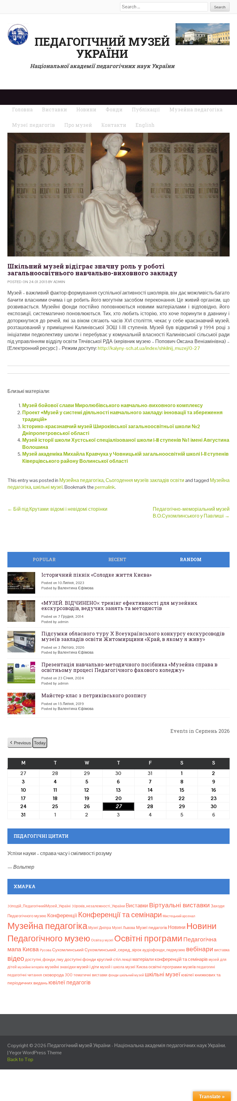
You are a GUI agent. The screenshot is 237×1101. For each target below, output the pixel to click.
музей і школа (112, 967)
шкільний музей (131, 975)
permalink (105, 487)
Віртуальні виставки (179, 905)
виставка (222, 950)
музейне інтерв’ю (31, 967)
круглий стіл (109, 959)
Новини (176, 927)
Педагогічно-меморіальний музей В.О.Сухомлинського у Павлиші (191, 512)
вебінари (199, 949)
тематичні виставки (90, 975)
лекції (126, 959)
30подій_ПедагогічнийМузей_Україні (39, 906)
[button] (19, 743)
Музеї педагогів (151, 927)
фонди (113, 975)
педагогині (206, 967)
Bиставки (137, 905)
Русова (45, 950)
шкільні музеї (48, 487)
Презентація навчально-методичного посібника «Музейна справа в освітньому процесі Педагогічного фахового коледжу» (129, 667)
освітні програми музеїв (172, 967)
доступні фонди (80, 959)
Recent (117, 559)
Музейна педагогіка (81, 480)
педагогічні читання (24, 975)
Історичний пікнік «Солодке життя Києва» (96, 574)
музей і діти (88, 967)
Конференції (62, 915)
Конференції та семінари (120, 914)
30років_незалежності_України (98, 906)
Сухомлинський (68, 950)
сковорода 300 (58, 975)
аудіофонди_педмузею (163, 950)
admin (59, 281)
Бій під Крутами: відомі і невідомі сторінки (57, 509)
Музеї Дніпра (99, 928)
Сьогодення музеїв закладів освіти (145, 480)
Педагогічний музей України (102, 47)
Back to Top (20, 1059)
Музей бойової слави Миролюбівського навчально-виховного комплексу (112, 405)
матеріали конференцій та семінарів (170, 959)
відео (15, 958)
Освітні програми (148, 938)
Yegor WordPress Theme (35, 1052)
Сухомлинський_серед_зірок (113, 950)
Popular (44, 559)
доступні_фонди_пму (44, 959)
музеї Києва (136, 967)
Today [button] (40, 742)
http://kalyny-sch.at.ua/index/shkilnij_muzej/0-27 (149, 348)
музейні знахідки (60, 967)
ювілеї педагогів (69, 982)
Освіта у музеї (102, 940)
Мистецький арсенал (179, 916)
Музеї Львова (123, 928)
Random (191, 559)
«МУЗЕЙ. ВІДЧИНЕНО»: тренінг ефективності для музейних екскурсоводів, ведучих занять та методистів (119, 606)
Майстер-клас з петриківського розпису (94, 695)
